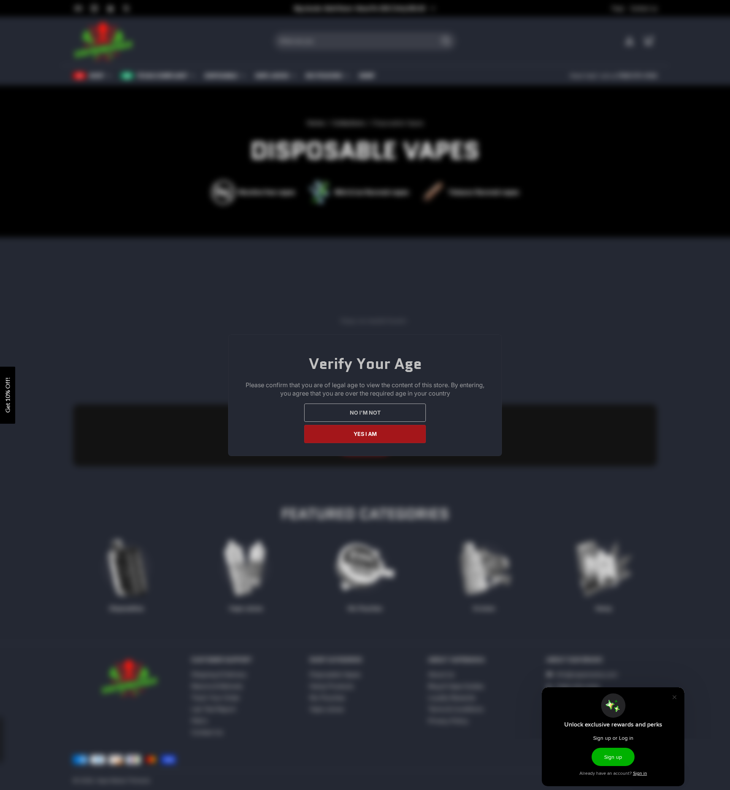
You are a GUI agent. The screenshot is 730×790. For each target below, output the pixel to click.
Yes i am (365, 434)
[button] (7, 395)
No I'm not (365, 412)
